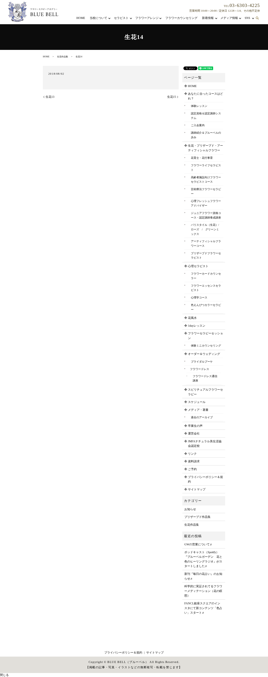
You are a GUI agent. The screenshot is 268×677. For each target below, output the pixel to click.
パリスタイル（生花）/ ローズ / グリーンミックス (206, 229)
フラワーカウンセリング (181, 17)
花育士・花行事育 (202, 157)
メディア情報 (229, 17)
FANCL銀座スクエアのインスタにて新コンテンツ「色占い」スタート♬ (203, 608)
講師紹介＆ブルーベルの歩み (206, 135)
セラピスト (121, 17)
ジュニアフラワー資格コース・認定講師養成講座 (206, 215)
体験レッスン (199, 105)
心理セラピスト (198, 266)
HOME (80, 17)
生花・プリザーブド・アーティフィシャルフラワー (205, 148)
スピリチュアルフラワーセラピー (205, 392)
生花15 (171, 96)
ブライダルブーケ (202, 361)
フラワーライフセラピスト (206, 167)
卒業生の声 (195, 425)
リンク (192, 453)
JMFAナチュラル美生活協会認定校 (205, 444)
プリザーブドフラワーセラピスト (206, 255)
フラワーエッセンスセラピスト (206, 288)
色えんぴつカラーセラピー (206, 307)
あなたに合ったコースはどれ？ (205, 96)
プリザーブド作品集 (197, 516)
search (257, 18)
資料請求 (194, 461)
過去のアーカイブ (202, 417)
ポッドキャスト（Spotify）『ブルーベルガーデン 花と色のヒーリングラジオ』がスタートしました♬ (203, 559)
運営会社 (194, 433)
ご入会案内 (198, 125)
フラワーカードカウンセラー (206, 276)
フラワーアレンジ (147, 17)
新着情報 (208, 17)
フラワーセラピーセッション (205, 336)
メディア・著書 (198, 409)
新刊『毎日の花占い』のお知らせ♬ (203, 576)
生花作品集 (62, 56)
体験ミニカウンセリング (206, 345)
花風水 (192, 317)
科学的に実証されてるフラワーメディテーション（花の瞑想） (203, 591)
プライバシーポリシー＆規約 (205, 479)
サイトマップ (196, 489)
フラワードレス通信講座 (205, 378)
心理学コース (199, 297)
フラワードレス (199, 369)
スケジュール (196, 402)
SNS (247, 17)
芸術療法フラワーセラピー (206, 191)
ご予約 (192, 469)
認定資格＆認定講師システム (206, 115)
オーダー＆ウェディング (204, 353)
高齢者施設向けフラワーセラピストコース (206, 179)
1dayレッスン (196, 325)
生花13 (50, 96)
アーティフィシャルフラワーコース (206, 243)
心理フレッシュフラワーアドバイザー (206, 203)
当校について (98, 17)
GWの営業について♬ (198, 544)
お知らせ (190, 509)
